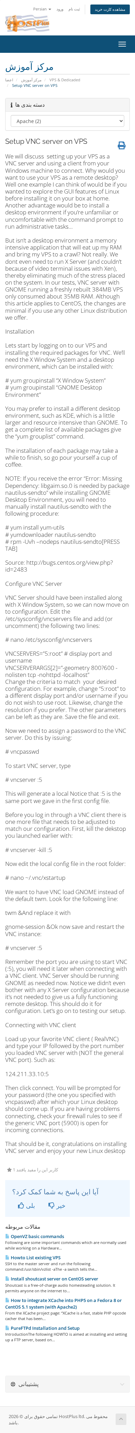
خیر (60, 1205)
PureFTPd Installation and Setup (45, 1328)
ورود (59, 8)
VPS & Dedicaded (65, 79)
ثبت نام (74, 8)
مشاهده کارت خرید (110, 9)
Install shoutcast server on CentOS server (54, 1279)
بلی (29, 1205)
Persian (40, 8)
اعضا (9, 79)
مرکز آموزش (31, 79)
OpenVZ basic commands (37, 1236)
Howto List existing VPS (35, 1257)
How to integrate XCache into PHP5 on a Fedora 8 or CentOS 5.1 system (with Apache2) (63, 1303)
